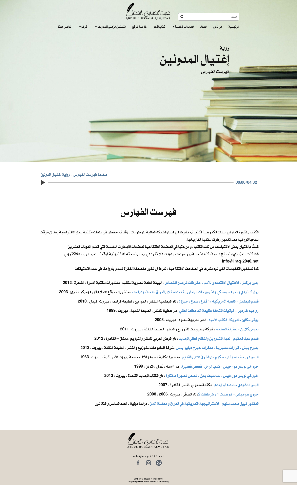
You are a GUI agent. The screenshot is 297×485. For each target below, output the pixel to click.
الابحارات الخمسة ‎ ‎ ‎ (183, 26)
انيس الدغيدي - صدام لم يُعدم (237, 385)
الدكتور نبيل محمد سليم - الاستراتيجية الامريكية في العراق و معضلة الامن (204, 403)
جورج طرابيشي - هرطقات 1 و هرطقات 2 (228, 394)
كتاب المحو (159, 26)
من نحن (217, 26)
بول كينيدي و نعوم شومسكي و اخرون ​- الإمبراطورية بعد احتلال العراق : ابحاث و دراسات (195, 292)
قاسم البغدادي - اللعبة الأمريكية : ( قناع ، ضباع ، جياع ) (219, 301)
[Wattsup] (159, 463)
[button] (42, 182)
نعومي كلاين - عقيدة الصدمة (237, 329)
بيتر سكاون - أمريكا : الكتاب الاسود (234, 320)
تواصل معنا (64, 26)
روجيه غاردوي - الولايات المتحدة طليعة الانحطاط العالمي (219, 310)
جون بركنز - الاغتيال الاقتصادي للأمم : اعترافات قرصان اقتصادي (212, 282)
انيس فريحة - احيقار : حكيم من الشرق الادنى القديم (220, 357)
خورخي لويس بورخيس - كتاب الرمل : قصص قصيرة (220, 366)
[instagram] (148, 463)
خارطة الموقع (139, 26)
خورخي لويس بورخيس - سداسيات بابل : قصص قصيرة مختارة (212, 375)
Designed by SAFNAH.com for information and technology (148, 481)
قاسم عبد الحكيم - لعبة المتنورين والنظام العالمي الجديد (219, 338)
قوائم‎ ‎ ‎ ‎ (83, 26)
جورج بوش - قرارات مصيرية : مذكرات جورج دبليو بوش (217, 347)
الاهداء (203, 26)
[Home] (148, 11)
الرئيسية (234, 26)
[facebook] (138, 463)
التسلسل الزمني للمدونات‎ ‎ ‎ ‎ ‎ (110, 26)
